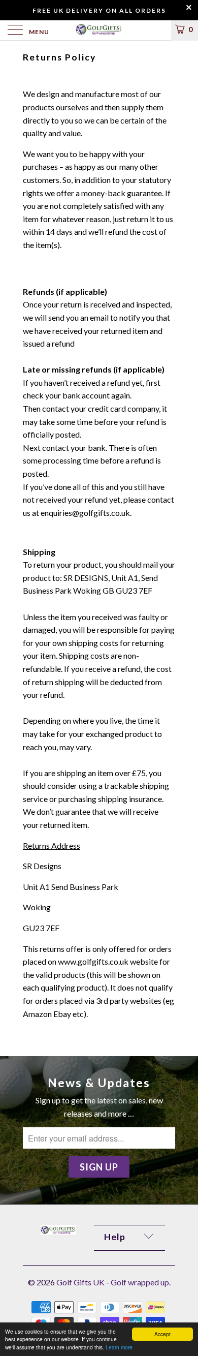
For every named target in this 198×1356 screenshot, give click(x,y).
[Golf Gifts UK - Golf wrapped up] (99, 30)
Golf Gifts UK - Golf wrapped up (112, 1282)
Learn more (119, 1347)
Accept (162, 1334)
